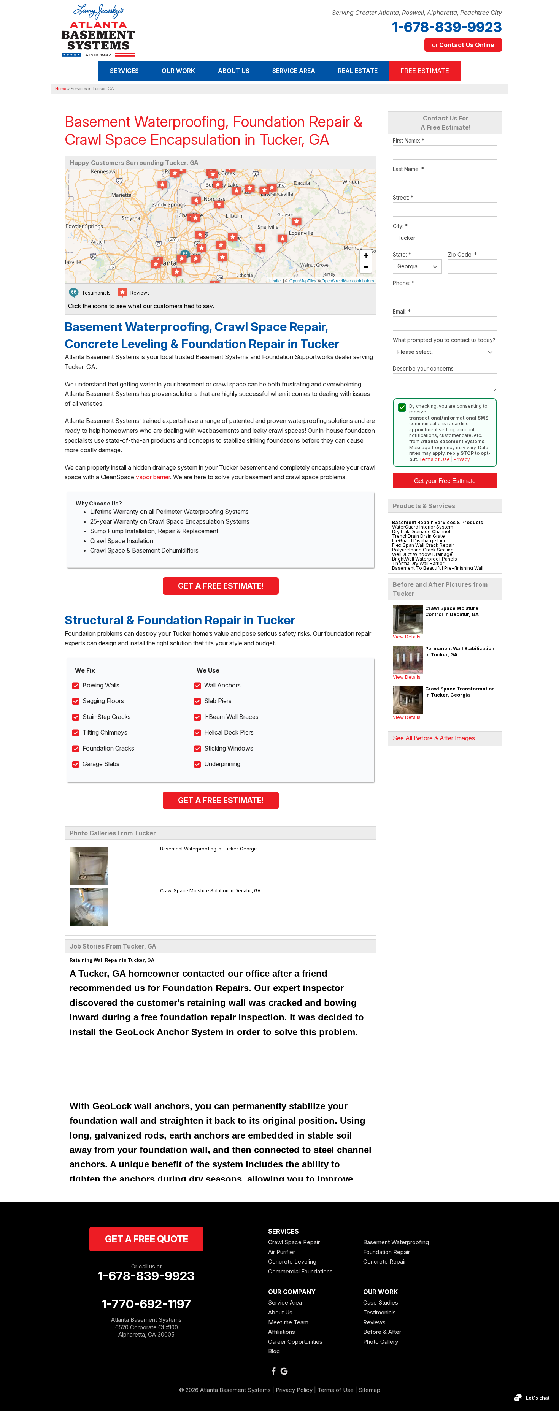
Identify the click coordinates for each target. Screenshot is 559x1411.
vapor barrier (153, 477)
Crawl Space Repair (294, 1242)
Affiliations (281, 1331)
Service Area (285, 1302)
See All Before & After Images (434, 738)
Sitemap (369, 1390)
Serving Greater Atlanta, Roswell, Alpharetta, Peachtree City (417, 12)
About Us (280, 1312)
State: (402, 254)
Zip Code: (462, 254)
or (463, 45)
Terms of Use (434, 459)
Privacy (462, 459)
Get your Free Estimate (445, 480)
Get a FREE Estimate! (221, 586)
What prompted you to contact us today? (444, 340)
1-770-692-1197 (146, 1304)
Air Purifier (281, 1252)
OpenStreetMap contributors (348, 280)
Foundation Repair (386, 1252)
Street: (403, 197)
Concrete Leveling (292, 1261)
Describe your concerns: (424, 368)
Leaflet (275, 280)
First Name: (408, 140)
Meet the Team (288, 1322)
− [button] (366, 267)
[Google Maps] (284, 1371)
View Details (407, 637)
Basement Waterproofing (396, 1242)
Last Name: (408, 169)
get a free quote (146, 1239)
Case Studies (380, 1302)
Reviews (374, 1322)
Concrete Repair (384, 1261)
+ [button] (366, 255)
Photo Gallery (380, 1341)
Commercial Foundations (300, 1271)
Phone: (403, 283)
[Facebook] (273, 1371)
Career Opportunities (295, 1341)
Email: (402, 311)
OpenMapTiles (302, 280)
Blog (274, 1351)
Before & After (382, 1331)
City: (400, 226)
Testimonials (379, 1312)
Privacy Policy (294, 1390)
